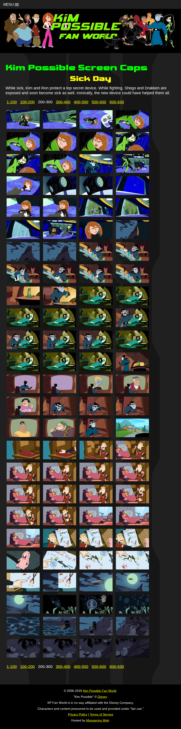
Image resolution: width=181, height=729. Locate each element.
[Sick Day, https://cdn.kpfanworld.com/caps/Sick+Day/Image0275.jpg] (96, 524)
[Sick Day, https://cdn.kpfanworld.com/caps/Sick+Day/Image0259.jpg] (96, 436)
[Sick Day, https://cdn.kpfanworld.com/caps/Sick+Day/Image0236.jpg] (132, 304)
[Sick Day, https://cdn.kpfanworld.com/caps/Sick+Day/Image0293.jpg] (23, 634)
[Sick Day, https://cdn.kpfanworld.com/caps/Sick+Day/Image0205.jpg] (23, 149)
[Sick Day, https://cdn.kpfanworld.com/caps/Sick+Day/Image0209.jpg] (23, 171)
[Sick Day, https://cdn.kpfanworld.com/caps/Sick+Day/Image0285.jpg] (23, 590)
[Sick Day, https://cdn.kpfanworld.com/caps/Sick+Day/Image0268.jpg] (132, 480)
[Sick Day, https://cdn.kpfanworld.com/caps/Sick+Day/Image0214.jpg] (59, 193)
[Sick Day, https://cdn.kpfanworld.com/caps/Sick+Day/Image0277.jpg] (23, 546)
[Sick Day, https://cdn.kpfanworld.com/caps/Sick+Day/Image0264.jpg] (132, 458)
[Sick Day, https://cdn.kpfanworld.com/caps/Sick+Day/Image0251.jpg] (96, 392)
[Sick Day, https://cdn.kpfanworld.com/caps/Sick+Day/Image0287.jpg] (96, 590)
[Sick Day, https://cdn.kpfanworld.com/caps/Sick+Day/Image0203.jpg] (96, 127)
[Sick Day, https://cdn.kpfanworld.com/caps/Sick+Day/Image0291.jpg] (96, 612)
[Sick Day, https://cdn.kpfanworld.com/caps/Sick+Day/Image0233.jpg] (23, 304)
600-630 (116, 102)
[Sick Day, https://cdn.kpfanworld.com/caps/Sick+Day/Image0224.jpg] (132, 237)
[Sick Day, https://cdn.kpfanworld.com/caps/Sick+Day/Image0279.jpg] (96, 546)
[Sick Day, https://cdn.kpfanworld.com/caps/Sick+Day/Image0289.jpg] (23, 612)
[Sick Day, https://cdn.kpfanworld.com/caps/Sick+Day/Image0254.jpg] (59, 414)
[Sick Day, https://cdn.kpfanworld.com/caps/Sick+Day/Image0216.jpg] (132, 193)
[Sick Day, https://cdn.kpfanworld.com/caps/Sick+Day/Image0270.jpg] (59, 502)
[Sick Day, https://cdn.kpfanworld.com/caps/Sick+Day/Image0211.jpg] (96, 171)
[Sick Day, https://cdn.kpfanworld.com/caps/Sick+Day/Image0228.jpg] (132, 259)
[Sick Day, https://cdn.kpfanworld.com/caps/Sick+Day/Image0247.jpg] (96, 369)
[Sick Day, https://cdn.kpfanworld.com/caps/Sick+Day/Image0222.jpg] (59, 237)
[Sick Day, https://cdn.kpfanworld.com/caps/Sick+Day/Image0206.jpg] (59, 149)
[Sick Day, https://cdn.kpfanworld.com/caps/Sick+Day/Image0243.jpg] (96, 348)
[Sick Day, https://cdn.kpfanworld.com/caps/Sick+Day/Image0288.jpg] (132, 590)
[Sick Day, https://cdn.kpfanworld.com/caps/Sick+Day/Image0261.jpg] (23, 458)
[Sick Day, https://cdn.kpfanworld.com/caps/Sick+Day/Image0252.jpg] (132, 392)
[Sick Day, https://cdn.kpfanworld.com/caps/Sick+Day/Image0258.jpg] (59, 436)
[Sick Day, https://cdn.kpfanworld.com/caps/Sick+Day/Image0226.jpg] (59, 259)
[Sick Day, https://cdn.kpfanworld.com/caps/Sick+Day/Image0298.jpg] (59, 656)
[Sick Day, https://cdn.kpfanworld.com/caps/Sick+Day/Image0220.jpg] (132, 215)
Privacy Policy (77, 714)
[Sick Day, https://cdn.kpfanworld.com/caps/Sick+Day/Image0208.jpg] (132, 149)
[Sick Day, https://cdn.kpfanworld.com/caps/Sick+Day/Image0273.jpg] (23, 524)
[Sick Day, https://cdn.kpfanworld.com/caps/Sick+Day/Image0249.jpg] (23, 392)
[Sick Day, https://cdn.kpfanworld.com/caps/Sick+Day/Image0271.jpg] (96, 502)
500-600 (99, 102)
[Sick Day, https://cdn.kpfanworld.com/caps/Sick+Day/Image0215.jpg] (96, 193)
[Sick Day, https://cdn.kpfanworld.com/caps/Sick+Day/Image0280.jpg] (132, 546)
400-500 (81, 102)
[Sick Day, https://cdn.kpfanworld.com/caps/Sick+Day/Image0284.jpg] (132, 568)
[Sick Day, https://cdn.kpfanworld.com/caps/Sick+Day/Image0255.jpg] (96, 414)
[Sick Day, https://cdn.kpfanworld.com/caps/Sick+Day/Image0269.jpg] (23, 502)
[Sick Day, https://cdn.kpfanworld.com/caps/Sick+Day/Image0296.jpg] (132, 634)
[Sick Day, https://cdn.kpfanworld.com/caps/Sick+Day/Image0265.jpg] (23, 480)
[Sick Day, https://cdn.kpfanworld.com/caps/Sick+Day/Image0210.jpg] (59, 171)
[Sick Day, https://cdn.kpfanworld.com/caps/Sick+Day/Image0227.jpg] (96, 259)
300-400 (63, 102)
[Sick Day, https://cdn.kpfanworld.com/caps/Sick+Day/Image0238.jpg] (59, 325)
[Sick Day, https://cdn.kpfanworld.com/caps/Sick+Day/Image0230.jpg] (59, 281)
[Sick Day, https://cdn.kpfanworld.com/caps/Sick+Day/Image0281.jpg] (23, 568)
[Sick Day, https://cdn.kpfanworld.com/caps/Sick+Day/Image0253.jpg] (23, 414)
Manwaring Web (97, 720)
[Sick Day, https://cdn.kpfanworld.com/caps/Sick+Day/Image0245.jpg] (23, 369)
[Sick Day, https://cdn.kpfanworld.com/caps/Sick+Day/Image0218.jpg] (59, 215)
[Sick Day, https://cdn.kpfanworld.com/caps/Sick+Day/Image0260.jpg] (132, 436)
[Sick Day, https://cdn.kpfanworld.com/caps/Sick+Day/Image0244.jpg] (132, 348)
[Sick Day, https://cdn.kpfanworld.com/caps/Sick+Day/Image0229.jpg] (23, 281)
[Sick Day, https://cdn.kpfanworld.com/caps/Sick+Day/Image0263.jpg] (96, 458)
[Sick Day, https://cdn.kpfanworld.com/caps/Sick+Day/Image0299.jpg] (96, 656)
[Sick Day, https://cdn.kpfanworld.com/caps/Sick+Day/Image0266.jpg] (59, 480)
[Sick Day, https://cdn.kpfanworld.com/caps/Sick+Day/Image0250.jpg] (59, 392)
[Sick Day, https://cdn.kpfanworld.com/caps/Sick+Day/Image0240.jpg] (132, 325)
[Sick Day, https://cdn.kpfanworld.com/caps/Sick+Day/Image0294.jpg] (59, 634)
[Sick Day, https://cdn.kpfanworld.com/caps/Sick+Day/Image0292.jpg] (132, 612)
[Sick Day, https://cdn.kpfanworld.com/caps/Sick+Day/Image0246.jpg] (59, 369)
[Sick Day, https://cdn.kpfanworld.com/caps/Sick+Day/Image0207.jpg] (96, 149)
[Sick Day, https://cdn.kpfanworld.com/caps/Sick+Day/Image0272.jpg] (132, 502)
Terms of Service (101, 714)
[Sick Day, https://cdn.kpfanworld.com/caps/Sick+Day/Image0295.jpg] (96, 634)
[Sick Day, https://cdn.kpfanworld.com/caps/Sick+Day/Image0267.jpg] (96, 480)
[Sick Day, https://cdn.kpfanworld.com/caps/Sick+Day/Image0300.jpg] (132, 656)
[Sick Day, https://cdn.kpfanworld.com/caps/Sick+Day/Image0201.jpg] (23, 127)
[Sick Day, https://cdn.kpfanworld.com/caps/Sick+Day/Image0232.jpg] (132, 281)
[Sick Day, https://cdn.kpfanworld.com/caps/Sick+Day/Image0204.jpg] (132, 127)
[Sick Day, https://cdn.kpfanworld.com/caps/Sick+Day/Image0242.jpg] (59, 348)
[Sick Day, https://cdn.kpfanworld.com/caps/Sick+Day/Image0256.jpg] (132, 414)
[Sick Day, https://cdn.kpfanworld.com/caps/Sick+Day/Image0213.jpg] (23, 193)
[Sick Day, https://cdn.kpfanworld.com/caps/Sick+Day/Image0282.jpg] (59, 568)
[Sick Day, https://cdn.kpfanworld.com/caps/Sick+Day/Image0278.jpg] (59, 546)
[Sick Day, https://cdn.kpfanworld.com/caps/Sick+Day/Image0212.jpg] (132, 171)
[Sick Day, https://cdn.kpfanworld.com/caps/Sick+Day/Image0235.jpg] (96, 304)
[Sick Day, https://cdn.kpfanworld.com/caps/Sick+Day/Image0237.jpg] (23, 325)
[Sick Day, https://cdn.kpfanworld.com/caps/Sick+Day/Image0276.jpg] (132, 524)
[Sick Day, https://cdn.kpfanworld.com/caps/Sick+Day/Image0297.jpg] (23, 656)
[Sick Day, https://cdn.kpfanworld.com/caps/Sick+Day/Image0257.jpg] (23, 436)
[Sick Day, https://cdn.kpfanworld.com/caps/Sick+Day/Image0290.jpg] (59, 612)
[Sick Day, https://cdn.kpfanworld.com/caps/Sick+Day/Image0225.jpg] (23, 259)
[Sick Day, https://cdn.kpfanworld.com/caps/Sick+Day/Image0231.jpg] (96, 281)
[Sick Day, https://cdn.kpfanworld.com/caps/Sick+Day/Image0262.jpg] (59, 458)
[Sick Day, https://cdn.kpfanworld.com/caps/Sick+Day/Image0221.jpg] (23, 237)
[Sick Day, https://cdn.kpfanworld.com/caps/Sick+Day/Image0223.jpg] (96, 237)
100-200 (27, 102)
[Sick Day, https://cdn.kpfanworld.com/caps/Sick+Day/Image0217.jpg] (23, 215)
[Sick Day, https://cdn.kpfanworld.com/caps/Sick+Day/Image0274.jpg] (59, 524)
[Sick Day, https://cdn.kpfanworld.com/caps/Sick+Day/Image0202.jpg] (59, 127)
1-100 (12, 102)
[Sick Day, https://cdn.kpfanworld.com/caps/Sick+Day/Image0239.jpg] (96, 325)
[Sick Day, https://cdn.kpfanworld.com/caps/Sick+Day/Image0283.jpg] (96, 568)
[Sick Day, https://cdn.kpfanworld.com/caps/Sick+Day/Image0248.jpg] (132, 369)
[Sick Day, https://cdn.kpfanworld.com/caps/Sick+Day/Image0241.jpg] (23, 348)
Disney (102, 696)
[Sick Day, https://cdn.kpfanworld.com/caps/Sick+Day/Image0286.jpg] (59, 590)
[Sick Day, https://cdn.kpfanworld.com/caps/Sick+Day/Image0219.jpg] (96, 215)
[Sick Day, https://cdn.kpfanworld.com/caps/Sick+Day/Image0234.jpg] (59, 304)
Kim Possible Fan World (99, 690)
